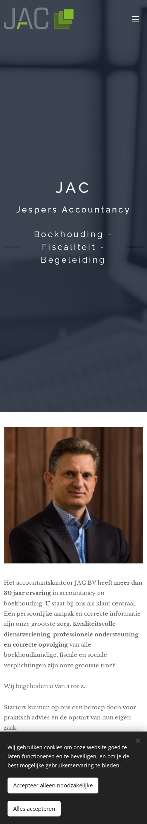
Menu (135, 18)
